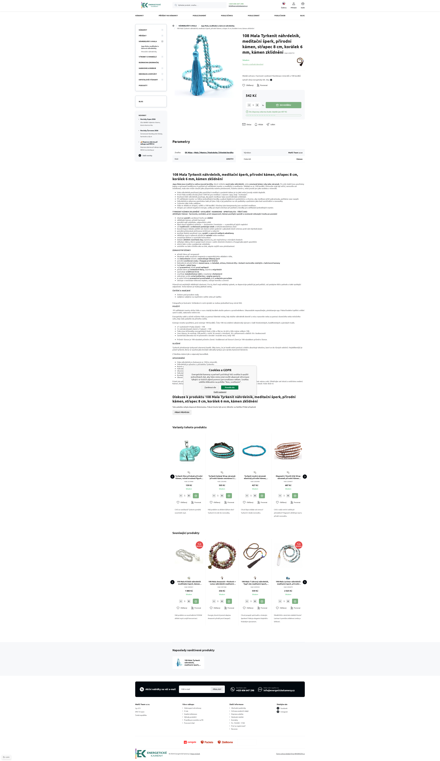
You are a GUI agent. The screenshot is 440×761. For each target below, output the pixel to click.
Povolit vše (230, 387)
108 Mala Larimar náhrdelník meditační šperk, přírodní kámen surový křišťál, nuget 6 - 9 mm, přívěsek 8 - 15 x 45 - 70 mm (288, 582)
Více (267, 80)
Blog (141, 101)
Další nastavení (220, 392)
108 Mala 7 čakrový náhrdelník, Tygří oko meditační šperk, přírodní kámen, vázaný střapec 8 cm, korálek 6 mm (255, 582)
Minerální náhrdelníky (149, 51)
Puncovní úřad (189, 723)
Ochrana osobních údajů (240, 711)
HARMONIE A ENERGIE (147, 68)
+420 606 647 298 (236, 4)
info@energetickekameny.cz (238, 6)
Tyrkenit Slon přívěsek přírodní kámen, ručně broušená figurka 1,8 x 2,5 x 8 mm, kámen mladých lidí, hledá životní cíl (189, 477)
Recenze (234, 729)
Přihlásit (217, 689)
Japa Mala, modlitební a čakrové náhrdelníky (218, 26)
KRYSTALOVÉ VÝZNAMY (148, 80)
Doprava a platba (237, 714)
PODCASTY (143, 85)
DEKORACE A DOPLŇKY (148, 74)
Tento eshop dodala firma (285, 754)
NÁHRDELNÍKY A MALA (188, 26)
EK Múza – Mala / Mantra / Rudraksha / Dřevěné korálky (209, 152)
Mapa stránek (195, 754)
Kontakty (234, 720)
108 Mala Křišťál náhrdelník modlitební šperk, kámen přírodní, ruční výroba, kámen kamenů (189, 582)
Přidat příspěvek (182, 412)
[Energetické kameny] (173, 26)
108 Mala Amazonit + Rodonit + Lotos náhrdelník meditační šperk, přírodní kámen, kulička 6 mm (222, 582)
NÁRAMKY (143, 30)
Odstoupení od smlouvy (192, 708)
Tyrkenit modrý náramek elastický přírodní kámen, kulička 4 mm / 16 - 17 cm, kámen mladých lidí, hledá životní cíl (255, 477)
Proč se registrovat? (238, 726)
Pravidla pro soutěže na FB (193, 720)
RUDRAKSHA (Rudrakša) (149, 62)
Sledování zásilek (237, 717)
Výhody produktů (190, 717)
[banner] (151, 5)
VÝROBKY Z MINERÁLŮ (148, 57)
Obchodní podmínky (238, 708)
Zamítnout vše (210, 387)
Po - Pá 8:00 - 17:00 (238, 723)
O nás (186, 711)
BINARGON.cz (300, 754)
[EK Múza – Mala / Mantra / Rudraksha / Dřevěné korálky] (300, 62)
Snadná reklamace (190, 714)
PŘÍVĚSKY (142, 36)
